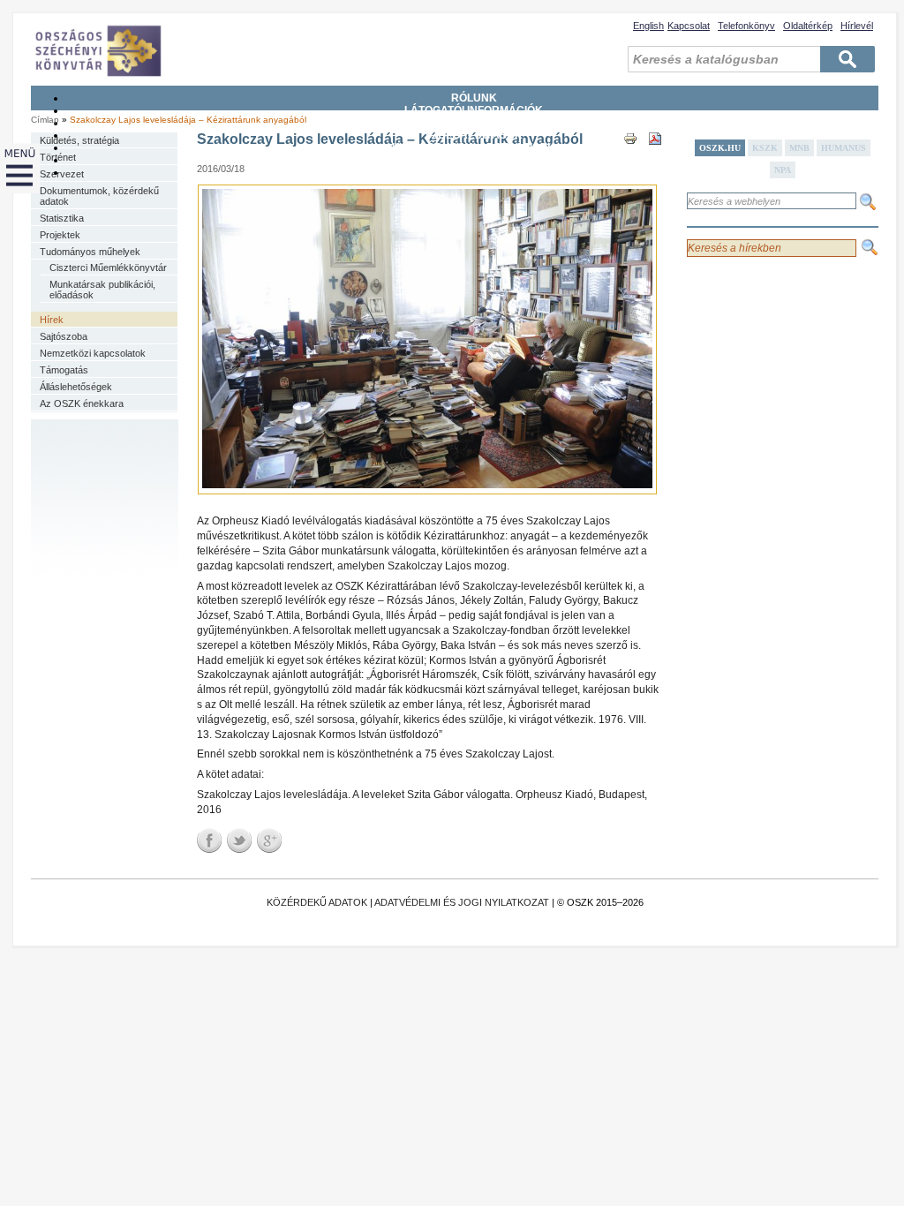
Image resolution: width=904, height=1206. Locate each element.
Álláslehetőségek (76, 386)
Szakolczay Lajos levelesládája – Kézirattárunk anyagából (188, 119)
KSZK (765, 148)
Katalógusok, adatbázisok (473, 147)
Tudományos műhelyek (90, 251)
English (648, 25)
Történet (58, 157)
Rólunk (474, 98)
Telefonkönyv (746, 25)
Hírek (52, 319)
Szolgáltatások (474, 135)
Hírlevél (856, 25)
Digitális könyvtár (474, 160)
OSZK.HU (720, 148)
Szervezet (62, 174)
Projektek (60, 235)
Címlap (45, 119)
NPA (782, 170)
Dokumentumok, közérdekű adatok (99, 196)
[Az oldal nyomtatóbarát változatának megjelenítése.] (630, 154)
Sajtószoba (63, 336)
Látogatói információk (473, 110)
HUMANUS (843, 148)
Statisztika (62, 218)
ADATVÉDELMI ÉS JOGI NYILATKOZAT (461, 902)
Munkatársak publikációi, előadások (102, 289)
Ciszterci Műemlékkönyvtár (108, 267)
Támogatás (64, 370)
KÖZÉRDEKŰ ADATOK (317, 902)
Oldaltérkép (807, 25)
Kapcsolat (688, 25)
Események (474, 172)
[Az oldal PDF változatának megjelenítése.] (655, 154)
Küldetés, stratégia (79, 140)
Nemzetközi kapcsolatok (93, 353)
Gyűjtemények (474, 123)
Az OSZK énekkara (82, 403)
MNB (799, 148)
